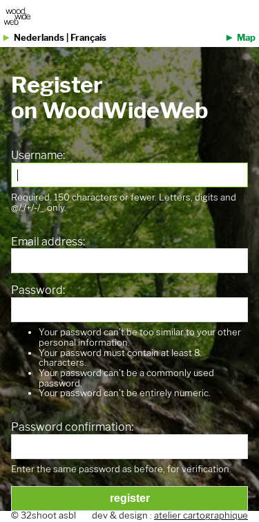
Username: (38, 155)
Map (246, 37)
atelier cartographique (201, 515)
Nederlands (39, 37)
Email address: (48, 242)
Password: (38, 290)
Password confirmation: (72, 427)
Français (88, 37)
